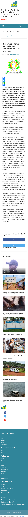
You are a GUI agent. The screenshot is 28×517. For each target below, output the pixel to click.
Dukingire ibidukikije (5, 492)
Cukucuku (3, 497)
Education (3, 476)
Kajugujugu (3, 484)
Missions (3, 440)
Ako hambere (4, 490)
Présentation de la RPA (6, 436)
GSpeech (22, 516)
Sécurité (3, 460)
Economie (3, 467)
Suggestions (13, 500)
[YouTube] (5, 420)
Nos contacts (4, 444)
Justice (2, 465)
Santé (2, 473)
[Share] (14, 85)
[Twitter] (14, 80)
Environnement (4, 469)
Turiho (2, 486)
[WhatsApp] (14, 83)
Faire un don (7, 426)
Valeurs (3, 442)
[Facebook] (5, 412)
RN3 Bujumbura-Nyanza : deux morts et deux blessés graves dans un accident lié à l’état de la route (13, 400)
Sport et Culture (4, 478)
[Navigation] (3, 26)
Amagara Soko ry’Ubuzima (7, 488)
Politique (3, 458)
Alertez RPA (4, 19)
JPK (2, 452)
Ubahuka (3, 495)
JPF (2, 450)
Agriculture (3, 471)
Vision (2, 438)
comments (22, 225)
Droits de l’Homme (5, 463)
